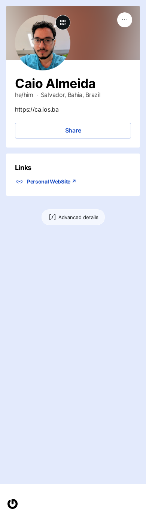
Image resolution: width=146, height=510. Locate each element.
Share (73, 130)
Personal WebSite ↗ (51, 181)
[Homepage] (12, 504)
